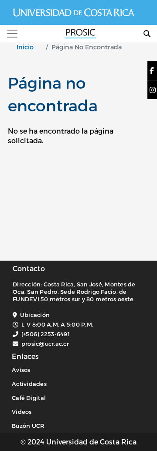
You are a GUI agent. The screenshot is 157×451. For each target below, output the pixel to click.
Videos (22, 411)
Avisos (21, 369)
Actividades (29, 383)
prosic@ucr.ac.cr (45, 343)
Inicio (25, 47)
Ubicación (35, 314)
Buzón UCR (28, 425)
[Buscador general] (147, 33)
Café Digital (29, 397)
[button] (152, 71)
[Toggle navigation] (12, 33)
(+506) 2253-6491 (45, 334)
